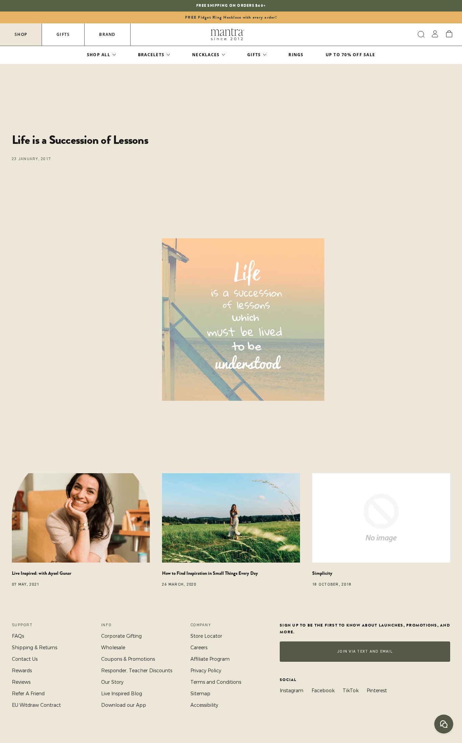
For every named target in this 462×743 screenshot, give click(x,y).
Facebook (322, 690)
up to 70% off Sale (350, 55)
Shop (21, 34)
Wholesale (113, 647)
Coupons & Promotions (128, 659)
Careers (198, 647)
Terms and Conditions (215, 682)
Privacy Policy (205, 671)
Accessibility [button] (204, 705)
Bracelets (151, 55)
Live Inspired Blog (121, 694)
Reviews (21, 682)
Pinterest (377, 690)
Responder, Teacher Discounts (136, 671)
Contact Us (25, 659)
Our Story (112, 682)
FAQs (18, 636)
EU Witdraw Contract (36, 705)
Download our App (123, 705)
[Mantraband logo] (228, 34)
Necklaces (206, 55)
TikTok (351, 690)
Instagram (291, 690)
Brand (107, 34)
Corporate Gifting (121, 636)
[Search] (420, 34)
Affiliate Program (210, 659)
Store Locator (206, 636)
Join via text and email (365, 651)
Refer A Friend (28, 694)
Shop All (98, 55)
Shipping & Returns (34, 647)
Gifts (63, 34)
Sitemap (200, 694)
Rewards (22, 671)
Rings (295, 55)
